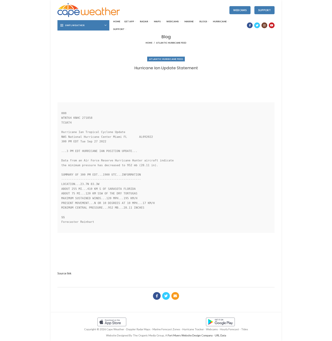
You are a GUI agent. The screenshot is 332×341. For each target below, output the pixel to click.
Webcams (240, 10)
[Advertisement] (166, 85)
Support (264, 10)
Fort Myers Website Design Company (190, 335)
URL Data (220, 335)
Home (149, 42)
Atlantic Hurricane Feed (171, 42)
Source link (64, 273)
